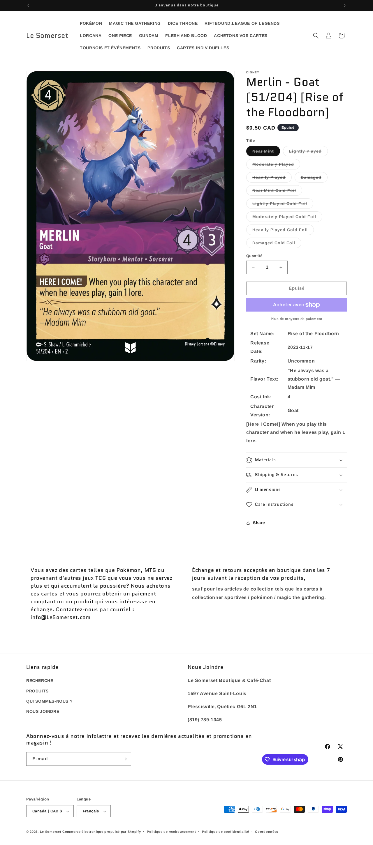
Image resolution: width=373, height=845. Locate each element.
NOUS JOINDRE (42, 711)
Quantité (254, 256)
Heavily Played (272, 179)
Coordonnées (266, 831)
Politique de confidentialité (225, 831)
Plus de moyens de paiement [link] (296, 319)
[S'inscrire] (124, 759)
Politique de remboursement (171, 831)
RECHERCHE (39, 680)
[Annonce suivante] (344, 5)
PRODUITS (37, 691)
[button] (315, 35)
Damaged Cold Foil (276, 244)
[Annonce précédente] (28, 5)
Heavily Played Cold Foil (283, 231)
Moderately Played (276, 165)
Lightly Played (308, 152)
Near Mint (266, 152)
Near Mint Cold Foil (277, 192)
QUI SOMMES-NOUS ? (49, 701)
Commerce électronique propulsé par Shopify (101, 831)
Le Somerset (50, 831)
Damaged (314, 179)
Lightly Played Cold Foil (282, 205)
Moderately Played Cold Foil (287, 218)
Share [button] (259, 522)
